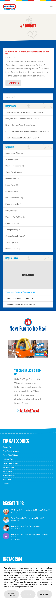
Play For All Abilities (13, 217)
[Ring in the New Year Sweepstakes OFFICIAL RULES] (6, 536)
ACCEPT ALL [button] (28, 594)
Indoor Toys (10, 185)
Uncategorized (11, 249)
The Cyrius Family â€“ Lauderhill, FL (20, 292)
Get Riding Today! (29, 411)
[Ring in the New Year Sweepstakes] (6, 528)
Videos (6, 483)
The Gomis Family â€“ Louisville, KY (20, 304)
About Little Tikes (12, 153)
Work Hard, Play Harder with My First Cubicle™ (25, 112)
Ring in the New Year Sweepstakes (20, 125)
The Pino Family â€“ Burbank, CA (19, 298)
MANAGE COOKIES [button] (11, 594)
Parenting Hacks (12, 204)
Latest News (10, 191)
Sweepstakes (11, 229)
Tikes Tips (9, 242)
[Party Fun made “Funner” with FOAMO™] (6, 520)
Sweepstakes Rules (13, 236)
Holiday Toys (10, 178)
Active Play (10, 159)
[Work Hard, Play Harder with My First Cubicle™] (6, 511)
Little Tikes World (12, 198)
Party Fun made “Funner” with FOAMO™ (22, 118)
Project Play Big (12, 223)
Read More (13, 83)
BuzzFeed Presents (13, 166)
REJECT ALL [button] (44, 594)
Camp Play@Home (13, 172)
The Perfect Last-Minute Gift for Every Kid (23, 138)
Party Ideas (10, 210)
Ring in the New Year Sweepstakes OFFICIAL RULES (27, 131)
